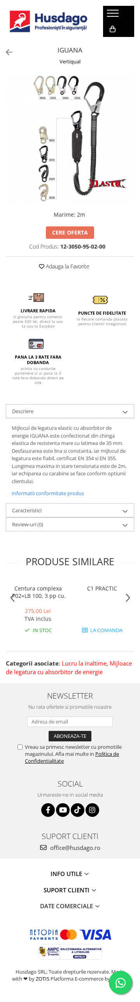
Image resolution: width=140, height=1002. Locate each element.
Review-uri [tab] (27, 524)
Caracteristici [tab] (27, 510)
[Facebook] (48, 810)
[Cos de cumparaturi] (112, 29)
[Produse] (114, 15)
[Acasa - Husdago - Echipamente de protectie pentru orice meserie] (49, 21)
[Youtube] (63, 810)
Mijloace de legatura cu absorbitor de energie (69, 667)
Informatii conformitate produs (48, 493)
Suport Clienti (67, 890)
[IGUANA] (70, 139)
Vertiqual (70, 61)
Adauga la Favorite (66, 266)
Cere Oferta (70, 232)
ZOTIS (42, 978)
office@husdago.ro (74, 847)
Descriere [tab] (22, 411)
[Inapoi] (6, 52)
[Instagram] (92, 810)
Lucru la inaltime (84, 663)
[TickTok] (77, 810)
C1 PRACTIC (102, 588)
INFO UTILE (67, 874)
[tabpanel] (70, 139)
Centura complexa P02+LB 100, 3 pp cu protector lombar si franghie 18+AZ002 (38, 592)
